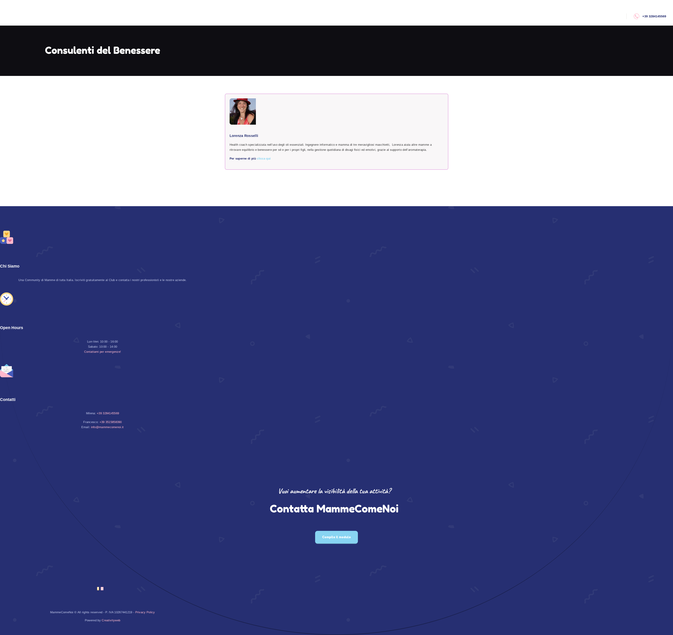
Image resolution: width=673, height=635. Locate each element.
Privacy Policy (145, 612)
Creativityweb (111, 620)
